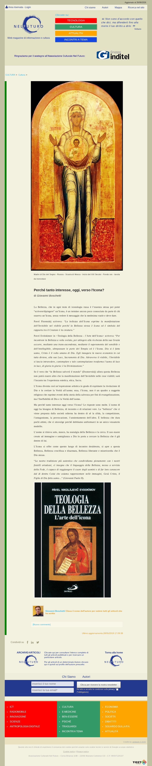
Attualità (111, 731)
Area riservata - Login (19, 7)
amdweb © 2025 (139, 742)
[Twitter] (37, 642)
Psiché (66, 721)
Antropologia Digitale (25, 726)
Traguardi (69, 726)
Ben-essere (70, 716)
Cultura (21, 75)
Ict (12, 707)
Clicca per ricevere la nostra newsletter (98, 685)
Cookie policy (69, 752)
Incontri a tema (72, 731)
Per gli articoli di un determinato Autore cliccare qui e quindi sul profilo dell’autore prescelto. (66, 663)
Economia (111, 707)
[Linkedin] (32, 642)
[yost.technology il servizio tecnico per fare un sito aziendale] (140, 764)
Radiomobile (18, 712)
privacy (112, 689)
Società (110, 716)
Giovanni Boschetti (55, 611)
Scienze (15, 721)
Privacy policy (83, 752)
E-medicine (69, 712)
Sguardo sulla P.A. (117, 726)
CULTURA (10, 75)
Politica (110, 712)
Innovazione (18, 716)
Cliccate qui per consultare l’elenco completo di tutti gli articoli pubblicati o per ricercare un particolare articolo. (66, 654)
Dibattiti (110, 721)
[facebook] (27, 642)
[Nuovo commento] (42, 624)
